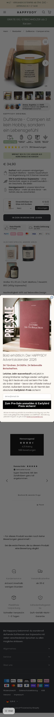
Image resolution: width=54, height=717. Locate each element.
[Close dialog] (52, 297)
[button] (27, 325)
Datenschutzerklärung (35, 417)
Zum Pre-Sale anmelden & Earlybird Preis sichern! (27, 405)
